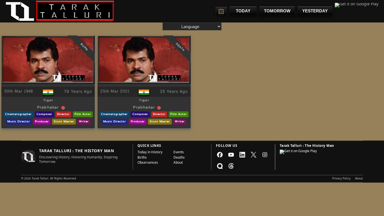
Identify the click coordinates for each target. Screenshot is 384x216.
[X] (253, 155)
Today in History (149, 153)
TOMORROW (277, 10)
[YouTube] (231, 155)
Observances (147, 163)
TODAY (243, 10)
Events (178, 153)
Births (142, 158)
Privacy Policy (341, 179)
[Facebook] (220, 155)
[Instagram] (265, 155)
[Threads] (231, 166)
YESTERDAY (315, 10)
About (178, 163)
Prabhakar (48, 108)
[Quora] (220, 166)
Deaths (179, 158)
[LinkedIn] (242, 155)
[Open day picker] (221, 11)
